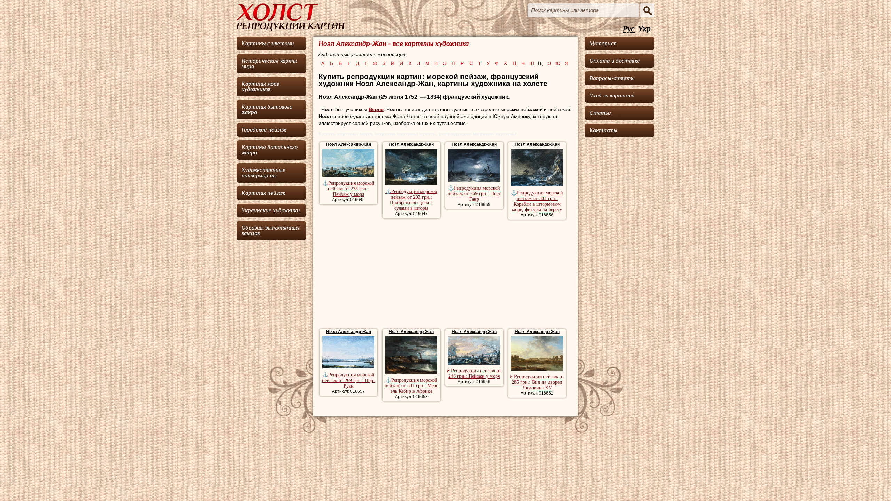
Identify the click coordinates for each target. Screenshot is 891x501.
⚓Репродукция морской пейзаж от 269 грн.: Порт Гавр (474, 193)
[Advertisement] (445, 275)
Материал (603, 43)
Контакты (603, 130)
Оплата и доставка (615, 61)
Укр (644, 29)
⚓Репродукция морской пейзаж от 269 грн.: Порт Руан (348, 380)
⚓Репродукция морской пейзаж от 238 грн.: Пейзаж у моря (348, 189)
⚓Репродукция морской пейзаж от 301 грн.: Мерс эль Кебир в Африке (411, 385)
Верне (376, 109)
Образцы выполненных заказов (271, 230)
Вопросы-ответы (612, 78)
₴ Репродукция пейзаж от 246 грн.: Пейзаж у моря (474, 373)
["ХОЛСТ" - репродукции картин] (291, 17)
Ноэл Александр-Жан (348, 144)
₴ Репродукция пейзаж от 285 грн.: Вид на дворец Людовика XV (537, 382)
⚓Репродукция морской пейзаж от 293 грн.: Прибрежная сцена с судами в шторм (411, 200)
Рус (629, 29)
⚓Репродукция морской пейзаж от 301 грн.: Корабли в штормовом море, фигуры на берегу (537, 201)
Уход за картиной (612, 95)
